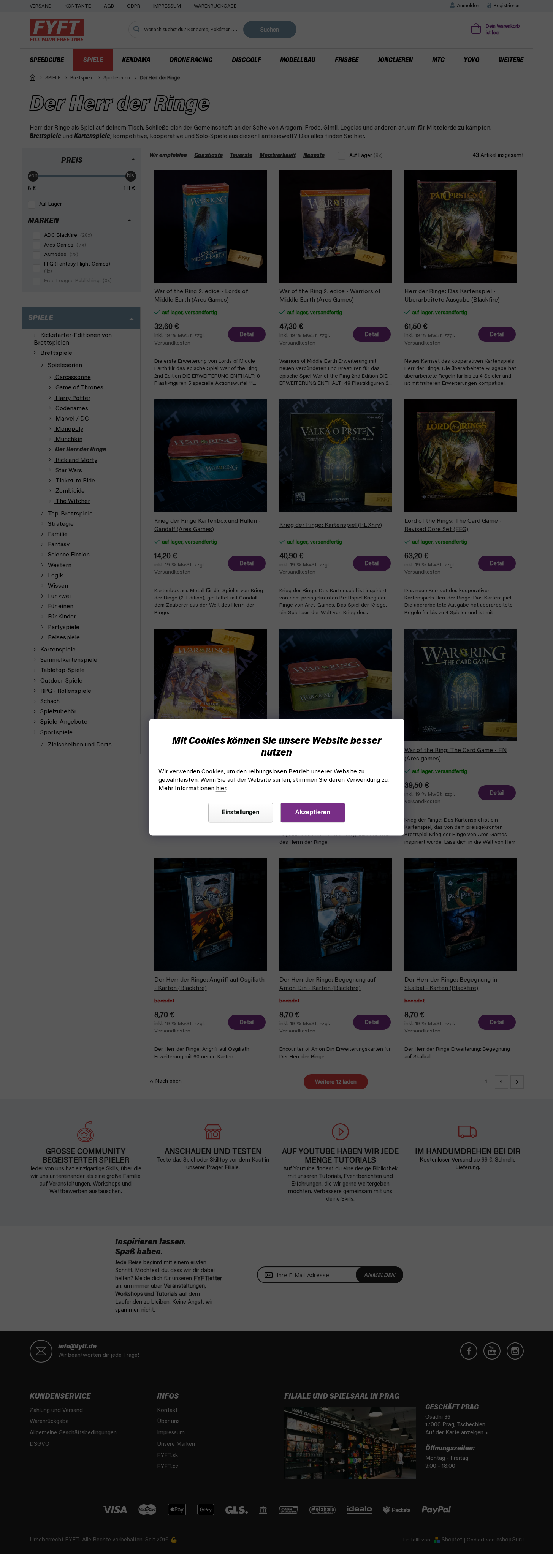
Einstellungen (240, 812)
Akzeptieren (312, 812)
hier (221, 789)
